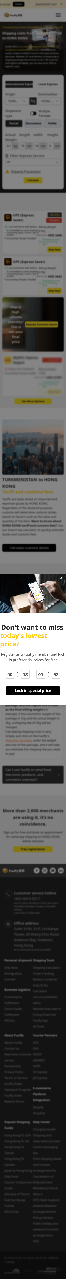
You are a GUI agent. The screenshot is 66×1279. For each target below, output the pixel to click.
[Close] (61, 578)
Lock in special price (33, 690)
